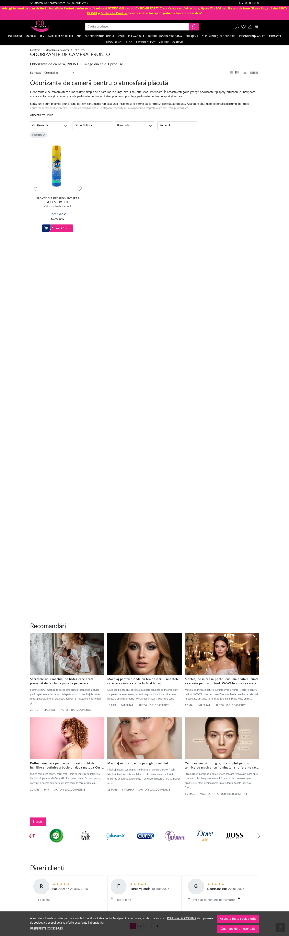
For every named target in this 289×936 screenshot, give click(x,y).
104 (201, 8)
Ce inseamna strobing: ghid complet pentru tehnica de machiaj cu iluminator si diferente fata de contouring (221, 766)
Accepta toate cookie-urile (238, 918)
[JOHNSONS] (100, 843)
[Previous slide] (30, 835)
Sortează (35, 72)
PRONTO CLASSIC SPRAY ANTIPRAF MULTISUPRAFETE (57, 200)
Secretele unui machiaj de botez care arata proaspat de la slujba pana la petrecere (62, 681)
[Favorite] (243, 26)
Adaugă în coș (61, 228)
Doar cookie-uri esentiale (238, 928)
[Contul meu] (250, 26)
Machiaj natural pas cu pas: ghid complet (137, 763)
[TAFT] (70, 843)
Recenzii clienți (145, 42)
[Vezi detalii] (35, 188)
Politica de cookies (181, 918)
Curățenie (192, 36)
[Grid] (237, 73)
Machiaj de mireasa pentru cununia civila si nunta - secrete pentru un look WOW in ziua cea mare (222, 681)
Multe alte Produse (114, 13)
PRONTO (37, 135)
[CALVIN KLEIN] (249, 843)
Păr (78, 36)
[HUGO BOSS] (219, 843)
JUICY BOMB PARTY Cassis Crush (153, 8)
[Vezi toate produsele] (245, 73)
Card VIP (177, 42)
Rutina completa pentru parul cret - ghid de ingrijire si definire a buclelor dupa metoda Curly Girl (66, 766)
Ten (42, 36)
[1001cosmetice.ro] (51, 26)
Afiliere (164, 42)
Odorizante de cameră (57, 50)
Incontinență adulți (252, 36)
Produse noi (114, 42)
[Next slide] (259, 835)
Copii (121, 36)
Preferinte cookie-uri (46, 928)
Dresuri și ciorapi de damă (165, 36)
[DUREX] (130, 843)
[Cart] (256, 26)
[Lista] (232, 73)
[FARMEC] (159, 843)
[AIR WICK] (40, 843)
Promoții (275, 36)
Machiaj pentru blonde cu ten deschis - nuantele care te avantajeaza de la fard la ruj (143, 681)
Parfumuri (15, 36)
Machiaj (31, 36)
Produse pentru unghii (99, 36)
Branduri (38, 821)
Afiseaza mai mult (41, 115)
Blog (129, 42)
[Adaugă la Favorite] (79, 188)
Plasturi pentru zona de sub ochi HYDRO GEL (94, 8)
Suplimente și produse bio (219, 36)
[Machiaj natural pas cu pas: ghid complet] (144, 738)
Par (46, 790)
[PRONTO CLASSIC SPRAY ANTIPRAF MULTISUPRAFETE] (57, 167)
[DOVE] (189, 843)
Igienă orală (136, 36)
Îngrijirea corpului (60, 36)
